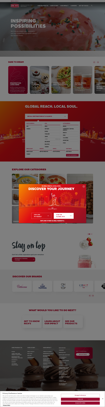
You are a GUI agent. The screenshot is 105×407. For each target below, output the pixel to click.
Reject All (80, 399)
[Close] (102, 398)
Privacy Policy (6, 405)
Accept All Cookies (80, 403)
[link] (52, 221)
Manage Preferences (80, 395)
